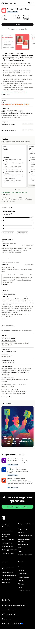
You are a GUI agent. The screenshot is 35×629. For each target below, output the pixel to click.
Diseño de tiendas (7, 546)
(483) (18, 18)
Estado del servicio (24, 591)
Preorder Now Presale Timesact (16, 478)
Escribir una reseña (8, 232)
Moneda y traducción (25, 555)
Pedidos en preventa (8, 124)
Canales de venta (7, 531)
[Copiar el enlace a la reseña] (12, 239)
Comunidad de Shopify (8, 575)
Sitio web (4, 354)
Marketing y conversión (9, 550)
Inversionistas (22, 574)
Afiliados (21, 584)
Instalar (17, 24)
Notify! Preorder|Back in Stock (15, 468)
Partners (21, 580)
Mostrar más (6, 284)
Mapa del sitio (6, 619)
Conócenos (21, 567)
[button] (17, 462)
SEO (19, 548)
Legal (20, 587)
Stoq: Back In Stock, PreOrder (15, 459)
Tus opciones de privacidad (10, 623)
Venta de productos (7, 539)
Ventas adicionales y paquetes (24, 540)
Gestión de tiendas (7, 553)
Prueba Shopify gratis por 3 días (17, 507)
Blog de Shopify (6, 579)
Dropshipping (22, 529)
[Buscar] (29, 3)
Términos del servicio (8, 610)
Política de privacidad (8, 338)
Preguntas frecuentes (8, 341)
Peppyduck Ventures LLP (9, 351)
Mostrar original (5, 94)
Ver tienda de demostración (17, 29)
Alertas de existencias (8, 130)
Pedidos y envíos (7, 543)
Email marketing (23, 544)
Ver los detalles (6, 397)
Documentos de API (7, 572)
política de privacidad (19, 372)
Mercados (21, 532)
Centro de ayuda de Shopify (7, 568)
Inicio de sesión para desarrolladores (13, 605)
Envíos (20, 551)
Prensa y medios (23, 577)
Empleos (21, 570)
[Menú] (33, 3)
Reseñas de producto (25, 536)
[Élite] (19, 189)
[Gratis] (15, 189)
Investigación (5, 582)
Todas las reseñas (22, 232)
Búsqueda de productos (5, 535)
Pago (3, 111)
